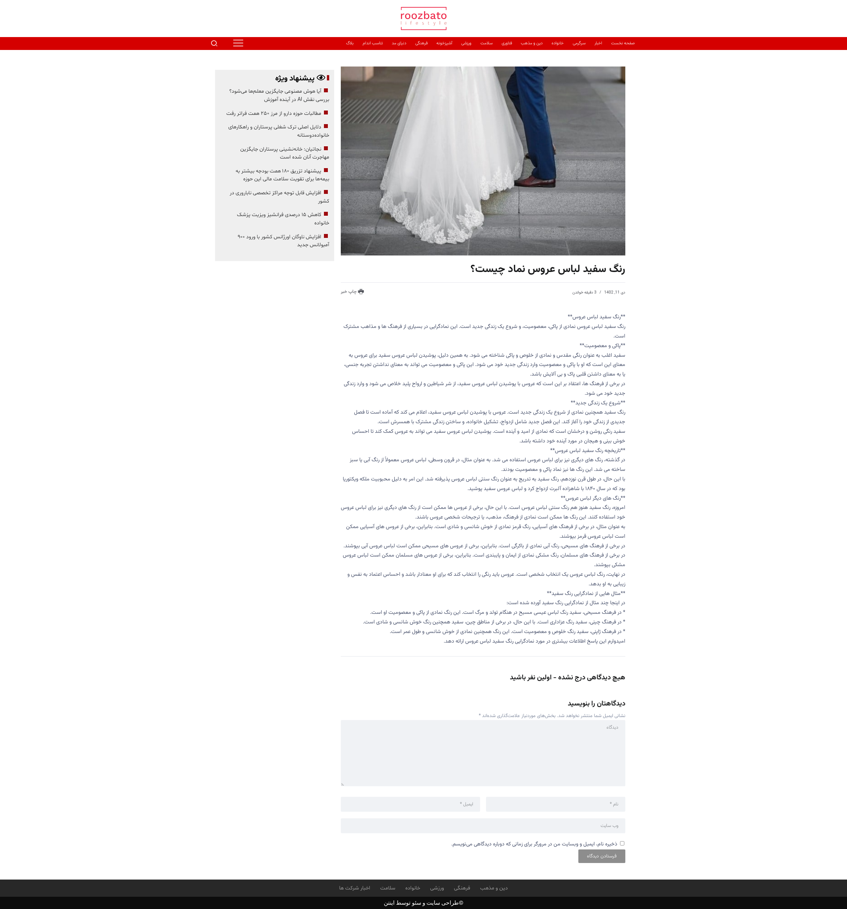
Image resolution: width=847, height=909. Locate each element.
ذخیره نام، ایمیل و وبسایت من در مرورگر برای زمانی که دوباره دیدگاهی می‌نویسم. (534, 844)
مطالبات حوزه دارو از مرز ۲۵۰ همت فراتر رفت (273, 113)
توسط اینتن (397, 902)
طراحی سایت (442, 902)
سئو (416, 902)
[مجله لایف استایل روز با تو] (423, 19)
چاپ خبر (349, 291)
